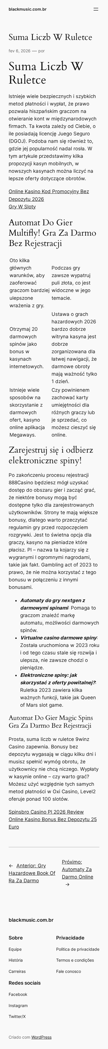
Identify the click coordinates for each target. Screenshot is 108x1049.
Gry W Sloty (22, 207)
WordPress (41, 1037)
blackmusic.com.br (28, 9)
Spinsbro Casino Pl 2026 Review (46, 812)
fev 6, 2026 (20, 50)
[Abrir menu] (95, 9)
